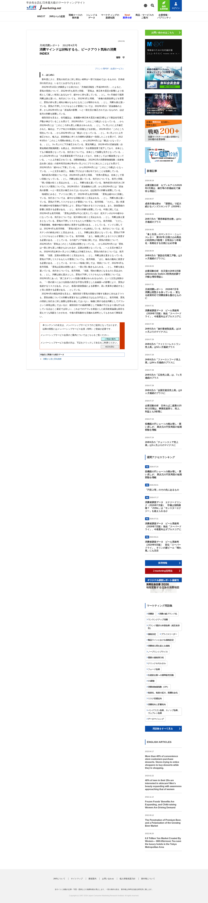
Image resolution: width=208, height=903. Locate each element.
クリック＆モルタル (157, 663)
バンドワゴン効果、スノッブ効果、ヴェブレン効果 (164, 711)
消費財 (151, 614)
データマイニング (156, 719)
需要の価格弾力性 (156, 657)
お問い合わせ (108, 878)
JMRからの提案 (57, 16)
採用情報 (162, 563)
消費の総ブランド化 (168, 614)
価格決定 (152, 634)
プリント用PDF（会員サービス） (110, 68)
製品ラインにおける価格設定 (161, 640)
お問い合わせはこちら (162, 32)
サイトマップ (77, 878)
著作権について (148, 878)
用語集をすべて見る (163, 728)
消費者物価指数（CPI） (158, 687)
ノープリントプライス (158, 652)
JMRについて (59, 878)
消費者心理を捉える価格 (159, 646)
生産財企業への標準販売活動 (161, 675)
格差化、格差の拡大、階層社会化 (163, 693)
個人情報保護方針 (127, 878)
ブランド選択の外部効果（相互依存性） (164, 626)
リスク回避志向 (155, 698)
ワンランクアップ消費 (158, 619)
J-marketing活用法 (162, 571)
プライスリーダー (169, 634)
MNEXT (41, 16)
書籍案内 (92, 878)
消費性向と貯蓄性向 (157, 704)
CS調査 (151, 681)
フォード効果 (154, 669)
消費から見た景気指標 (52, 359)
